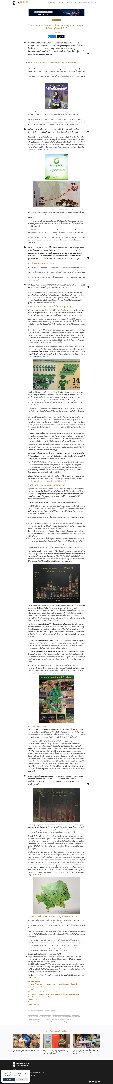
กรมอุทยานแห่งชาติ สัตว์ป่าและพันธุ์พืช (61, 1016)
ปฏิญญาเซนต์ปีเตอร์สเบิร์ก (34, 1019)
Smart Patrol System (45, 1016)
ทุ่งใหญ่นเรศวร (75, 1016)
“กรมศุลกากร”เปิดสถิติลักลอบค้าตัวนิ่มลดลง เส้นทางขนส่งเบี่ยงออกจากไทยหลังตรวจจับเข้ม (55, 994)
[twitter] (93, 1081)
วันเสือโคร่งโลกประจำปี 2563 (58, 1019)
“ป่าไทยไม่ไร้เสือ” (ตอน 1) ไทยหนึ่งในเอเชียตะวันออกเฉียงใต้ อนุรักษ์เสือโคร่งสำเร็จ (53, 984)
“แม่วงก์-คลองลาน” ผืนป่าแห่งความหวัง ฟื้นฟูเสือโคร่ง (44, 992)
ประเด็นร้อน (78, 3)
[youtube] (99, 1081)
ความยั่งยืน (70, 3)
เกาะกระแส (62, 3)
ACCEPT (9, 1079)
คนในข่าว (93, 3)
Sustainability (40, 1010)
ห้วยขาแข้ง (69, 1019)
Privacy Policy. (17, 1075)
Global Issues (56, 19)
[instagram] (96, 1081)
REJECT (22, 1079)
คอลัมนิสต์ (86, 3)
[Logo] (21, 2)
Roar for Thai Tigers (33, 1016)
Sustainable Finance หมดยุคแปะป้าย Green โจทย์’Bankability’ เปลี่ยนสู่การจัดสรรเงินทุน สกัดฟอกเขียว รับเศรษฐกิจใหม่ (55, 1051)
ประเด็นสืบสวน (51, 3)
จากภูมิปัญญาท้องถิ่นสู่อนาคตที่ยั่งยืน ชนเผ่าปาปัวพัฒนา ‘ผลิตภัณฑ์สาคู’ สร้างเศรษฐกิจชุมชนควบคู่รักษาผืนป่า (85, 1051)
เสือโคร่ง (51, 1022)
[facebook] (90, 1081)
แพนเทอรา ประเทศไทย (61, 1022)
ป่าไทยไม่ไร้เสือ (46, 1019)
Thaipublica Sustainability (50, 1010)
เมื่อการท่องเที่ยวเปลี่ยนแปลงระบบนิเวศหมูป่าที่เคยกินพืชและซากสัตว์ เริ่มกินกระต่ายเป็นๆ (26, 1051)
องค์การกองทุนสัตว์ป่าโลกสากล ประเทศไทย (38, 1022)
